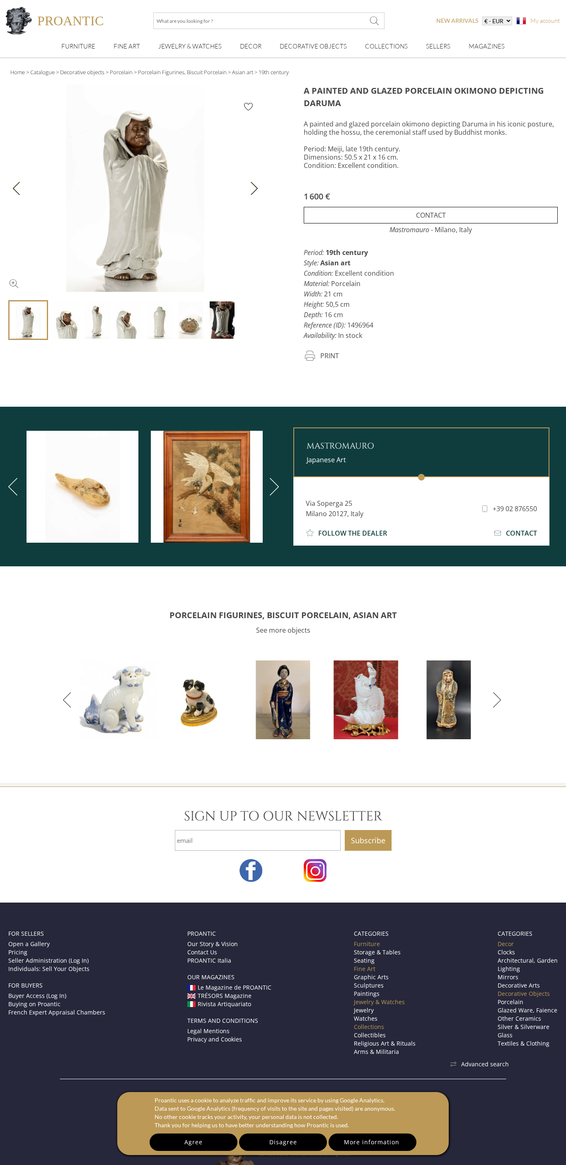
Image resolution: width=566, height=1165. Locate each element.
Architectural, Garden (528, 960)
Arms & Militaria (376, 1052)
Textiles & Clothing (523, 1043)
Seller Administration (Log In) (48, 960)
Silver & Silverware (523, 1027)
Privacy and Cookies (214, 1039)
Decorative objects (82, 72)
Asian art (242, 72)
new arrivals (457, 20)
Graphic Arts (371, 977)
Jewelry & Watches (190, 46)
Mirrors (508, 977)
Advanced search (485, 1064)
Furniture (78, 46)
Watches (365, 1018)
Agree (193, 1142)
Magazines (487, 46)
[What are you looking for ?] (374, 20)
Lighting (509, 969)
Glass (505, 1035)
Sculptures (369, 985)
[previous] (68, 700)
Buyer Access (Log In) (37, 996)
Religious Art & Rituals (385, 1043)
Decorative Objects (313, 46)
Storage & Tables (377, 952)
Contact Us (202, 952)
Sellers (438, 46)
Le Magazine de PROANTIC (234, 987)
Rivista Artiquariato (224, 1004)
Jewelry (364, 1010)
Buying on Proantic (34, 1004)
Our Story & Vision (212, 944)
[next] (273, 486)
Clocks (506, 952)
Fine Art (127, 46)
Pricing (17, 952)
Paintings (367, 994)
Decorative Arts (519, 985)
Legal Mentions (208, 1031)
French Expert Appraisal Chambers (56, 1012)
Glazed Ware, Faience (527, 1010)
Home (17, 72)
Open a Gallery (29, 944)
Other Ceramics (519, 1018)
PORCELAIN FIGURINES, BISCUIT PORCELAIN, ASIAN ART (283, 615)
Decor (250, 46)
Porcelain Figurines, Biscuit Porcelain (182, 72)
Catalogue (42, 72)
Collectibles (370, 1035)
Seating (364, 960)
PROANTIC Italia (209, 960)
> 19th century (271, 72)
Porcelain (121, 72)
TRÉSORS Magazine (225, 996)
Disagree (283, 1142)
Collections (386, 46)
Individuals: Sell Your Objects (48, 969)
